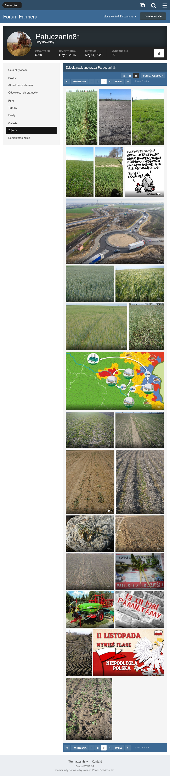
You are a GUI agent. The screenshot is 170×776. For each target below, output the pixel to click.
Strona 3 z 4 (141, 81)
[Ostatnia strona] (128, 81)
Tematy (12, 108)
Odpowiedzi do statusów (23, 92)
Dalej (118, 81)
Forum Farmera (20, 16)
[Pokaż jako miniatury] (136, 75)
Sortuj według (152, 75)
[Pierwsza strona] (67, 81)
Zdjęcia (12, 130)
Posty (11, 115)
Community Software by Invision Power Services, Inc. (85, 770)
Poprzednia (79, 81)
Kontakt (97, 761)
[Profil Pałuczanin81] (159, 53)
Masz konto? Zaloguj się (119, 16)
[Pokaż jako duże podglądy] (130, 75)
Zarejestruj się (153, 16)
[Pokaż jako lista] (124, 75)
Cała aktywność (18, 70)
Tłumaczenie (77, 761)
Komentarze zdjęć (19, 138)
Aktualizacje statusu (20, 85)
